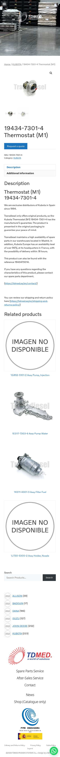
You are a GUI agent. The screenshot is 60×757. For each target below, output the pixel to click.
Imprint (30, 748)
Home (7, 64)
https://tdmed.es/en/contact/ (21, 283)
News (30, 694)
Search (8, 572)
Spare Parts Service (30, 671)
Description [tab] (13, 167)
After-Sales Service (30, 678)
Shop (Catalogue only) (30, 701)
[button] (4, 4)
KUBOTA (16, 64)
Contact (30, 685)
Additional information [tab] (20, 173)
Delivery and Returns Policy (14, 745)
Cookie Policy (51, 745)
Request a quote (16, 146)
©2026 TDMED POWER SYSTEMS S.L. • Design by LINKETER (30, 753)
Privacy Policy (35, 745)
